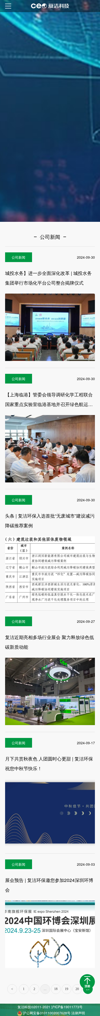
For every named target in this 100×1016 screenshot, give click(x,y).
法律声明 (78, 1012)
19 (66, 989)
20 (77, 989)
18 (56, 989)
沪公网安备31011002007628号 (47, 1012)
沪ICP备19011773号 (67, 1006)
